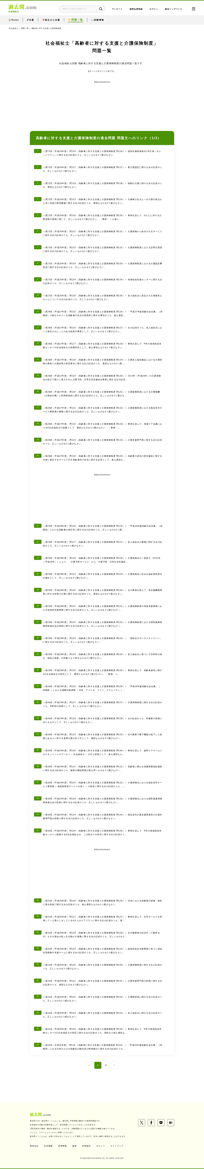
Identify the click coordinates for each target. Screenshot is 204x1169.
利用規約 (86, 1146)
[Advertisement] (102, 103)
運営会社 (34, 1146)
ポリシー (100, 1146)
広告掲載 (48, 1146)
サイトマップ (116, 1146)
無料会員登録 (136, 9)
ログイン (153, 9)
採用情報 (62, 1146)
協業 (74, 1146)
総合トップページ (173, 9)
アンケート (117, 9)
